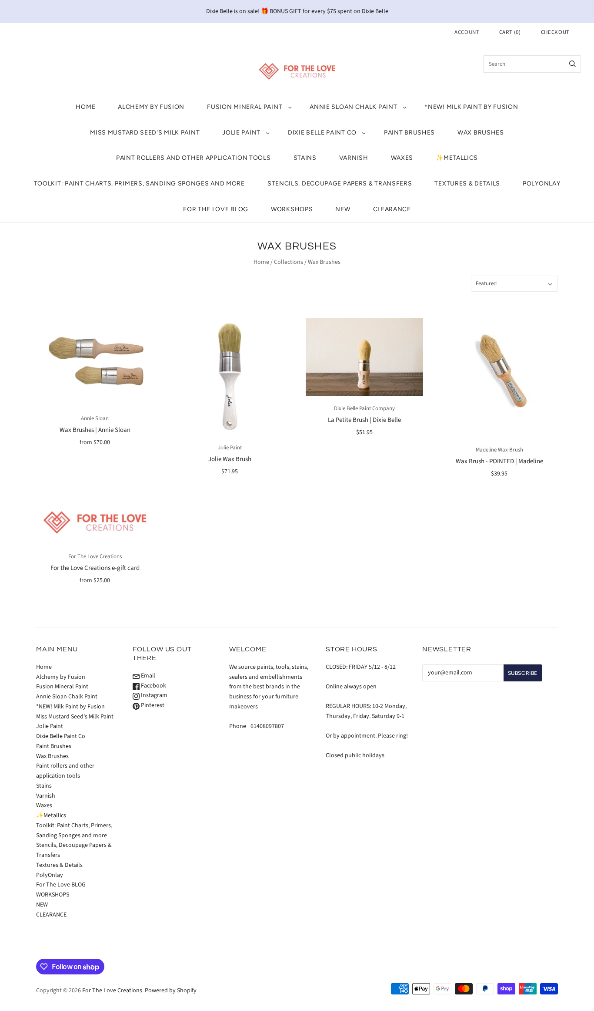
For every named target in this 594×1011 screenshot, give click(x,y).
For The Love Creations (95, 556)
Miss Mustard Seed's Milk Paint (145, 132)
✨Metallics (457, 158)
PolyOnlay (541, 183)
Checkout (555, 32)
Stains (305, 158)
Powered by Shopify (171, 990)
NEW (342, 209)
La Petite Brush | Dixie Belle (364, 420)
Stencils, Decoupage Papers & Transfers (339, 183)
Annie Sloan (95, 418)
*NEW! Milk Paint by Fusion (471, 107)
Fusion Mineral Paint (244, 107)
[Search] (572, 64)
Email (147, 675)
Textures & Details (467, 183)
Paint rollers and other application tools (193, 158)
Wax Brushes (480, 132)
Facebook (153, 685)
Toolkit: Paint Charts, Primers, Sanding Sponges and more (139, 183)
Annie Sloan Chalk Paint (353, 107)
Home (85, 107)
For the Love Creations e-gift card (95, 568)
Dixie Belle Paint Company (364, 408)
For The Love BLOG (215, 209)
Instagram (153, 695)
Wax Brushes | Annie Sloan (95, 430)
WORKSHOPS (292, 209)
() (510, 32)
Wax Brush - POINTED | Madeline (499, 461)
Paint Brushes (409, 132)
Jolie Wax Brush (229, 459)
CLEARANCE (392, 209)
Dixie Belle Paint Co (322, 132)
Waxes (402, 158)
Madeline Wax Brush (499, 450)
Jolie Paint (241, 132)
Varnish (353, 158)
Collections (288, 262)
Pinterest (152, 705)
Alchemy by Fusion (151, 107)
